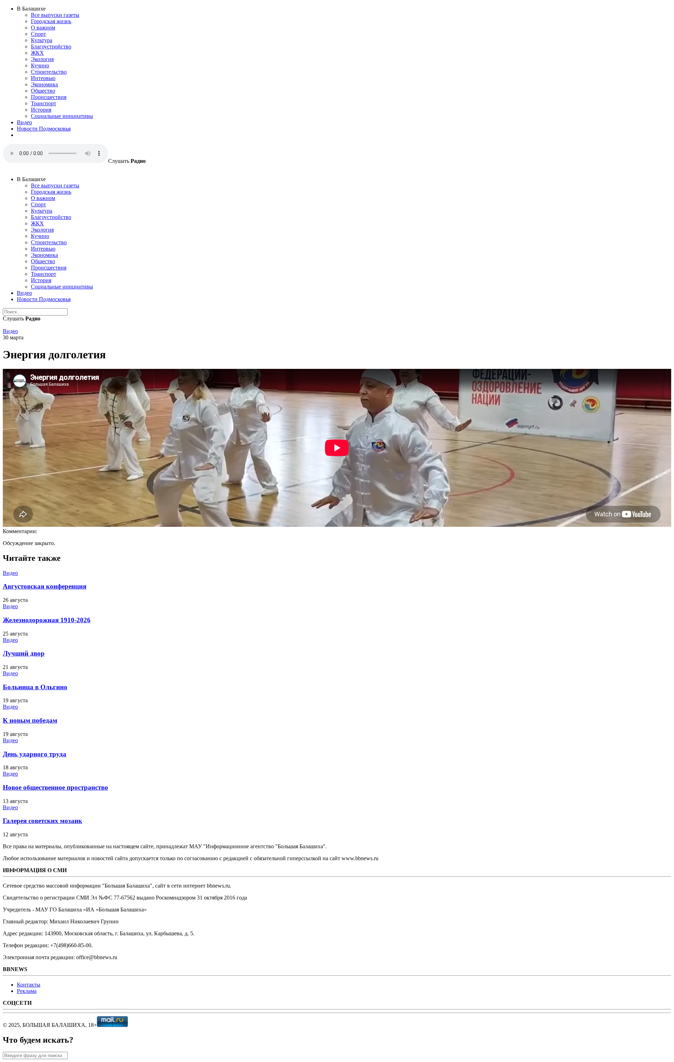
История (41, 110)
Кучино (40, 65)
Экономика (44, 84)
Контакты (28, 985)
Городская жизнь (51, 21)
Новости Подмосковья (44, 129)
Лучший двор (24, 653)
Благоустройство (51, 46)
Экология (42, 59)
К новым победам (30, 720)
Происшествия (48, 97)
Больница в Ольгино (35, 687)
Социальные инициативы (62, 116)
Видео (24, 122)
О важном (43, 28)
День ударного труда (34, 754)
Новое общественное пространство (55, 787)
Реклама (27, 991)
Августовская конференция (44, 586)
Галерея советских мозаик (42, 820)
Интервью (43, 78)
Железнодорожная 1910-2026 (47, 620)
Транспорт (43, 103)
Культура (41, 40)
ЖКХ (37, 53)
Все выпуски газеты (55, 15)
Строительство (49, 72)
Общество (43, 91)
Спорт (38, 34)
